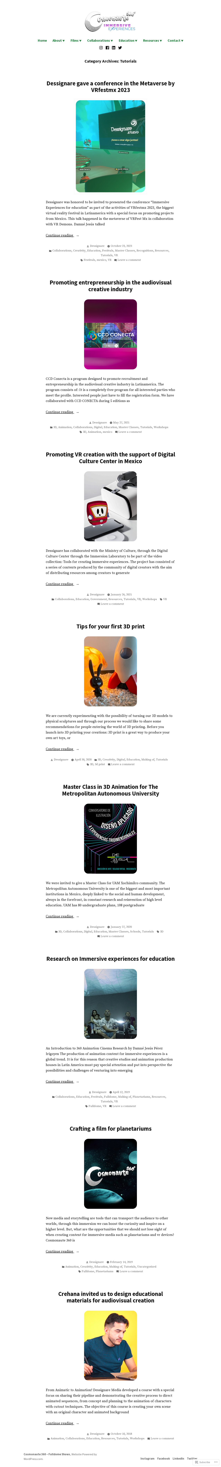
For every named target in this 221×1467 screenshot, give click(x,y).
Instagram (148, 1458)
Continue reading (60, 235)
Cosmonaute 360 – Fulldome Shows (47, 1454)
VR (116, 255)
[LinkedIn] (113, 47)
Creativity (79, 251)
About (57, 40)
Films (74, 40)
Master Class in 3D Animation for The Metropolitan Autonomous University (110, 790)
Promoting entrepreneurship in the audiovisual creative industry (111, 286)
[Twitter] (119, 47)
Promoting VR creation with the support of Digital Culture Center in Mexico (110, 458)
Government (98, 599)
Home (42, 40)
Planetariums (141, 1097)
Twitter (192, 1458)
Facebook (163, 1458)
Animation (65, 427)
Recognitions (145, 251)
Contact (174, 40)
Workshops (161, 427)
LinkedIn (178, 1458)
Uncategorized (146, 1267)
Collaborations (98, 40)
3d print (100, 764)
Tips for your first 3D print (110, 626)
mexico (101, 260)
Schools (135, 931)
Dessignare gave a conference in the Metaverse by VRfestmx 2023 (110, 87)
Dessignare (97, 246)
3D (55, 427)
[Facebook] (107, 47)
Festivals (107, 251)
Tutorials (107, 255)
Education (126, 40)
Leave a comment (129, 260)
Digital (98, 427)
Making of (147, 759)
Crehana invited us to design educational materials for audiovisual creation (110, 1297)
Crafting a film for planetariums (111, 1128)
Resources (151, 40)
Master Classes (125, 251)
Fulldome (110, 1097)
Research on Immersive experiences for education (110, 958)
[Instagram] (101, 47)
